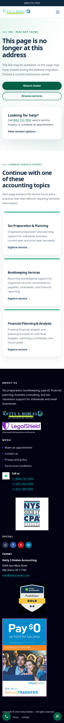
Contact (26, 717)
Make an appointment (18, 447)
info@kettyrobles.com (16, 575)
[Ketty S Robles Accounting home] (16, 12)
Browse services (32, 96)
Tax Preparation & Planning (28, 225)
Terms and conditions (18, 466)
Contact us (11, 453)
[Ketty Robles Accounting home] (22, 415)
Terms (16, 717)
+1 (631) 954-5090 (22, 484)
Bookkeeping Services (24, 272)
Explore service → (19, 247)
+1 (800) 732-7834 (22, 479)
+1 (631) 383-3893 (22, 489)
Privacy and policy (16, 459)
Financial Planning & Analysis (30, 323)
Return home (32, 85)
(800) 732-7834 (32, 2)
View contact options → (23, 131)
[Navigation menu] (58, 12)
